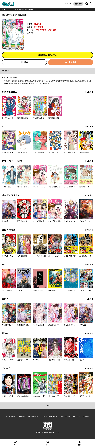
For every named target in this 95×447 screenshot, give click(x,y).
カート (48, 445)
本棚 (79, 445)
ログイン (68, 4)
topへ (47, 405)
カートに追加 (70, 62)
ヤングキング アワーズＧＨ (47, 30)
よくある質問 (10, 416)
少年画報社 (38, 27)
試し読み (24, 62)
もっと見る (88, 92)
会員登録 (78, 4)
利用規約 (22, 416)
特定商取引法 (33, 416)
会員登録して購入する (47, 55)
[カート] (91, 3)
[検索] (86, 3)
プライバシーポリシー (49, 416)
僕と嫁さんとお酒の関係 (24, 9)
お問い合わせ (65, 416)
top (3, 9)
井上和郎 (37, 24)
